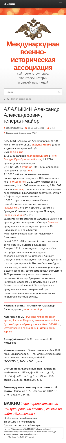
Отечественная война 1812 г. (21, 327)
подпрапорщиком (37, 155)
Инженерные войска (46, 320)
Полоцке (53, 222)
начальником (11, 207)
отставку (19, 189)
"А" (34, 133)
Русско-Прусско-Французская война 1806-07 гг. (32, 324)
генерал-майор (32, 309)
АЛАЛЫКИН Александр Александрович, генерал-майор (32, 115)
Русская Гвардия (23, 320)
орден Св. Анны (14, 214)
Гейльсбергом (17, 181)
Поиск (59, 92)
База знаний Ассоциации (19, 133)
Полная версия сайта (21, 99)
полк (29, 170)
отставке (27, 166)
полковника (16, 151)
